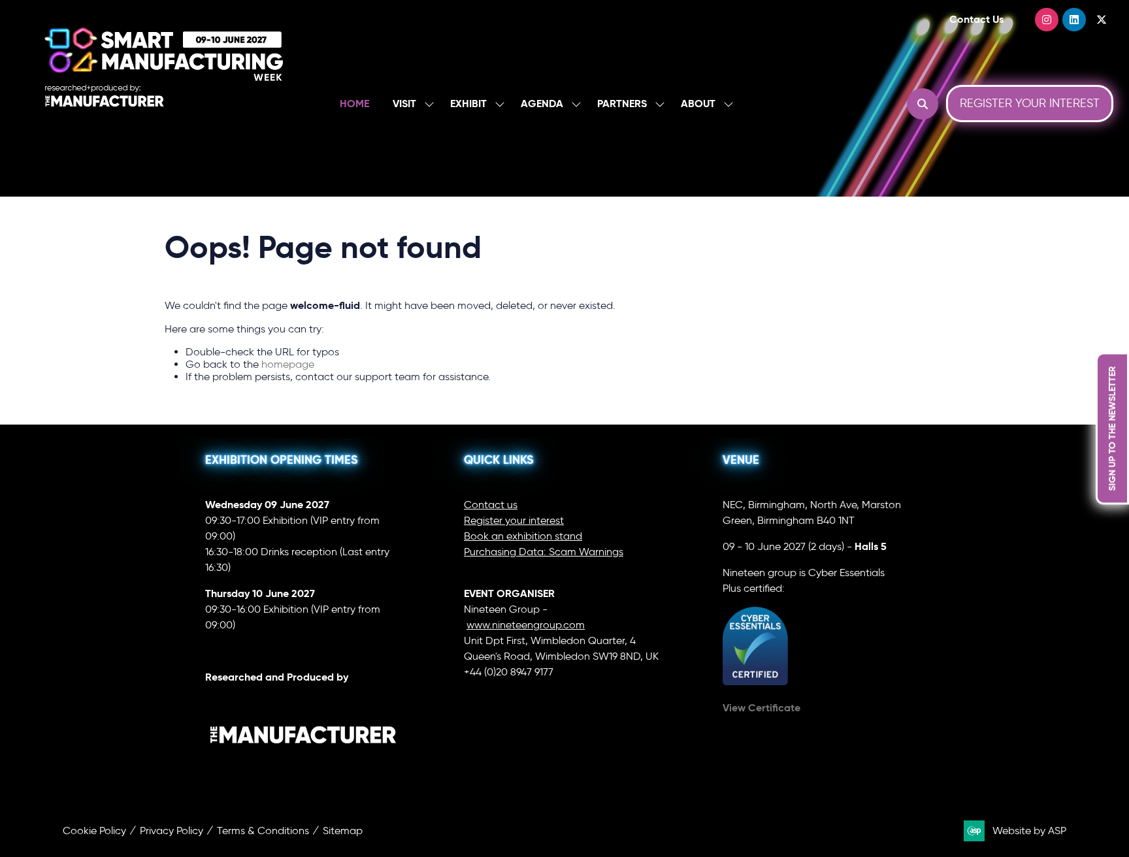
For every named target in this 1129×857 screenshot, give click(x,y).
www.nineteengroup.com (525, 625)
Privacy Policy (171, 830)
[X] (1101, 19)
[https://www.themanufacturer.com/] (303, 770)
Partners (622, 103)
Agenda (542, 103)
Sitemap (343, 830)
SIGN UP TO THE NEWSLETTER (1112, 428)
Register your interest (514, 520)
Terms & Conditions (263, 830)
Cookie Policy (94, 830)
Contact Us (976, 19)
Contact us (490, 504)
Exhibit (468, 103)
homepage (287, 364)
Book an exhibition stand (523, 536)
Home (354, 103)
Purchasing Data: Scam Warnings (543, 551)
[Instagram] (1046, 19)
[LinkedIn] (1074, 19)
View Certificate (761, 708)
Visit (404, 103)
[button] (922, 104)
